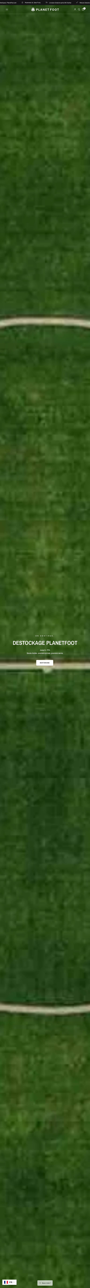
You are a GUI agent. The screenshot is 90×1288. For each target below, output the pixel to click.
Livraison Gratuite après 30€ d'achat (27, 2)
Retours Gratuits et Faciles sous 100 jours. (59, 2)
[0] (82, 9)
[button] (44, 663)
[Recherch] (79, 9)
